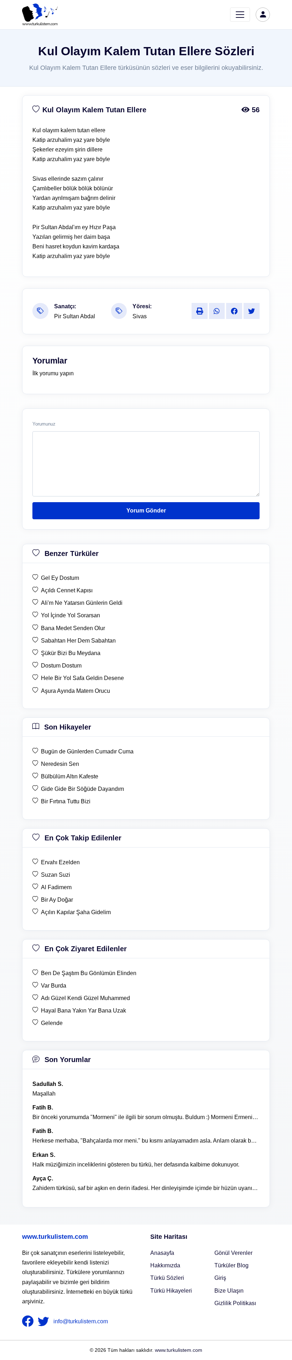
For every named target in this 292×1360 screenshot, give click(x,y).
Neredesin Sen (60, 764)
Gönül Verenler (233, 1253)
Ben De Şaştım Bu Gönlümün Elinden (88, 973)
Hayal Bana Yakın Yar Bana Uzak (83, 1011)
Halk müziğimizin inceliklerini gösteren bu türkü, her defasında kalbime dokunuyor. (135, 1164)
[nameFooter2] (45, 1321)
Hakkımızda (165, 1265)
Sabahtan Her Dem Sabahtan (78, 641)
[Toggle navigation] (240, 14)
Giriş (220, 1278)
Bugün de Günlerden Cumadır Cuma (87, 751)
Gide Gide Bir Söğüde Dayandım (82, 789)
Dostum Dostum (61, 666)
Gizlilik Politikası (235, 1303)
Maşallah (44, 1094)
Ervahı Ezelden (60, 862)
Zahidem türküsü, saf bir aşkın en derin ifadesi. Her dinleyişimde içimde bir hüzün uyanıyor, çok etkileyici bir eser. (146, 1188)
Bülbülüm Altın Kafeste (69, 776)
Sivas (139, 316)
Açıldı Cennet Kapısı (67, 590)
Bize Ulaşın (229, 1291)
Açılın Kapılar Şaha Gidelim (76, 912)
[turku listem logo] (40, 15)
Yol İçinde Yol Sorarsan (70, 615)
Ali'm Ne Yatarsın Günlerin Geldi (81, 603)
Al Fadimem (56, 887)
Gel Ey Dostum (60, 578)
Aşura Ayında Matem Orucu (75, 691)
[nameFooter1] (29, 1321)
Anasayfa (162, 1253)
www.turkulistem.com (55, 1236)
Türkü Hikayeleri (171, 1291)
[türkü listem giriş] (263, 14)
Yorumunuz (44, 424)
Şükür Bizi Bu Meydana (70, 653)
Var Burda (53, 986)
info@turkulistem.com (80, 1321)
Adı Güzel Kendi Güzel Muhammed (85, 998)
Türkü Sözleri (167, 1278)
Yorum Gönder (146, 511)
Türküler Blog (231, 1265)
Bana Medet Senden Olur (73, 628)
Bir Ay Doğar (57, 900)
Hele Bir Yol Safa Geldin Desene (82, 678)
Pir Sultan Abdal (74, 316)
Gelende (52, 1023)
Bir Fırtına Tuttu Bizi (65, 801)
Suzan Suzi (55, 875)
